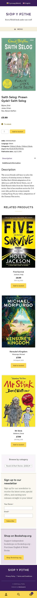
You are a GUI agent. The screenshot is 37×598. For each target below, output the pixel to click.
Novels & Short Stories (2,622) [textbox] (18, 466)
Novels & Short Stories (16, 149)
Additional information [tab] (11, 163)
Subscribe (10, 521)
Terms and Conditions (24, 576)
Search (18, 594)
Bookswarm (22, 587)
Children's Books (15, 146)
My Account (6, 594)
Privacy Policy (10, 576)
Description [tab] (7, 158)
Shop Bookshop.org (13, 557)
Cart (28, 592)
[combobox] (18, 465)
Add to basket (17, 131)
